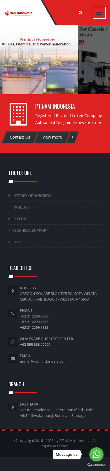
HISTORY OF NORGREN (32, 195)
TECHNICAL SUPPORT (30, 230)
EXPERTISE (21, 218)
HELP (17, 241)
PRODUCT (21, 207)
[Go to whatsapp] (96, 454)
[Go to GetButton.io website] (96, 465)
